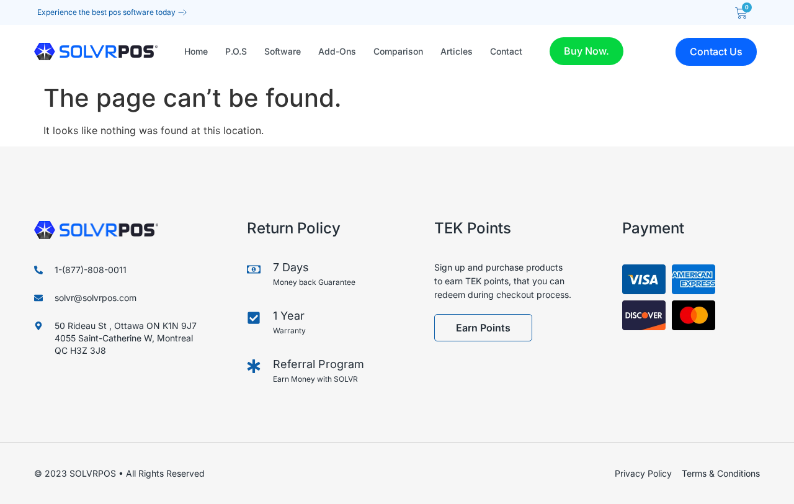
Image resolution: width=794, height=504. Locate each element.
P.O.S (236, 51)
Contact (506, 51)
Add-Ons (337, 51)
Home (196, 51)
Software (282, 51)
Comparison (398, 51)
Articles (456, 51)
